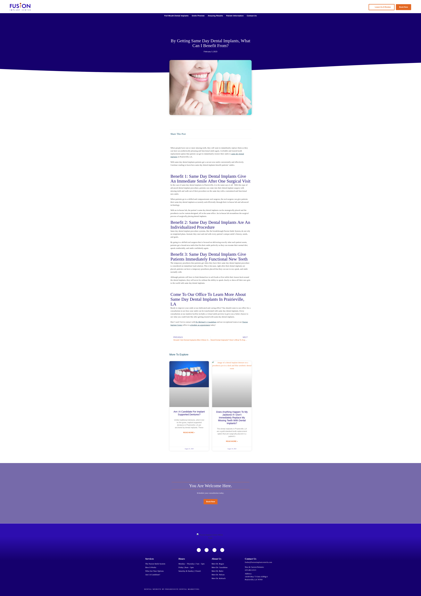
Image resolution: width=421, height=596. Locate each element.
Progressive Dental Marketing (182, 589)
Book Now (403, 7)
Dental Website (152, 589)
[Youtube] (214, 550)
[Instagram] (207, 550)
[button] (227, 134)
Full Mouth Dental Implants (176, 16)
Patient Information (235, 16)
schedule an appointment (200, 325)
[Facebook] (199, 550)
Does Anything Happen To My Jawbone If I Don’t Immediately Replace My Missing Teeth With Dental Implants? (232, 417)
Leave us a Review (382, 7)
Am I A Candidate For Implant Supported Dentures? (189, 413)
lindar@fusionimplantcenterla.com (258, 562)
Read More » (189, 432)
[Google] (222, 550)
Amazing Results (215, 16)
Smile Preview (198, 16)
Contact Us (252, 16)
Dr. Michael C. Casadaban (206, 322)
